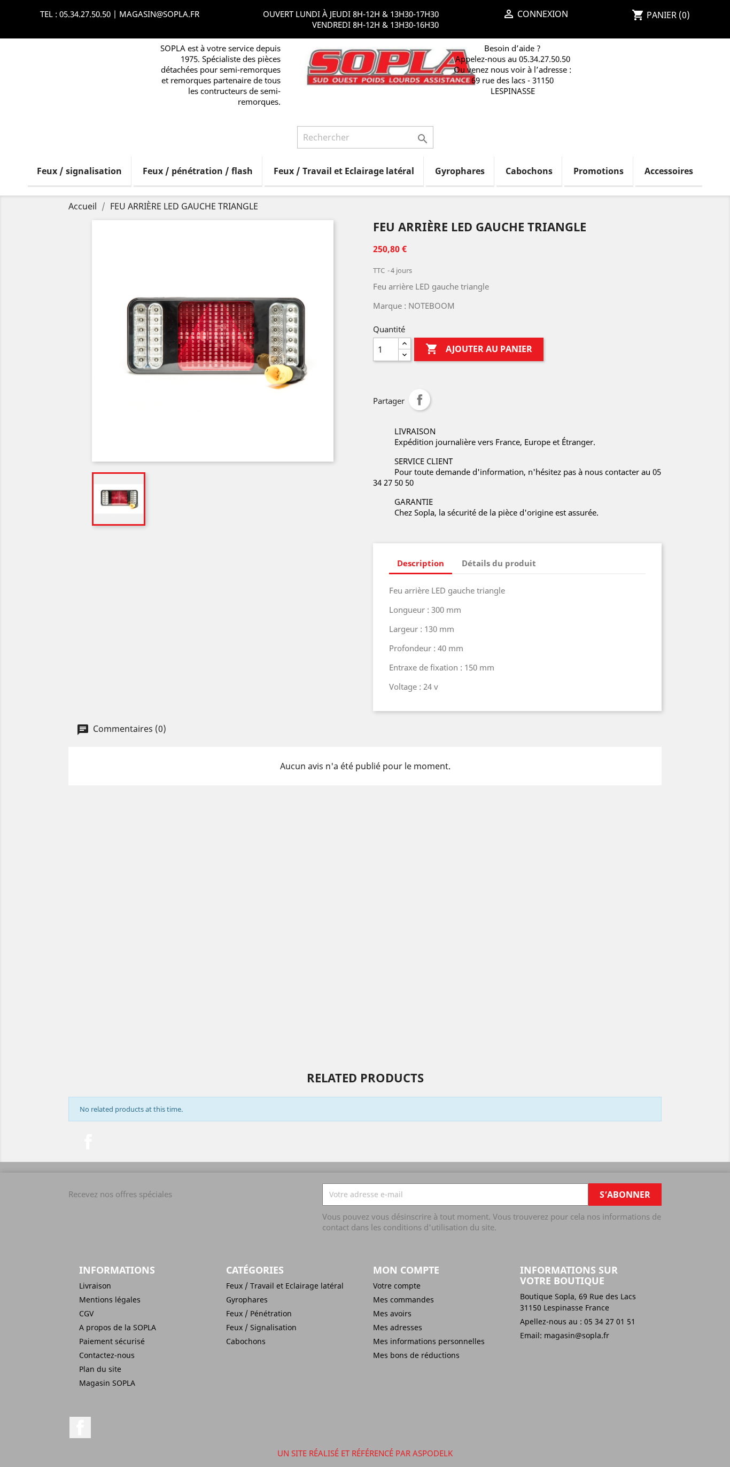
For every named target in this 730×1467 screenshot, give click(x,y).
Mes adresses (397, 1327)
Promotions (598, 171)
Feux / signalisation (79, 171)
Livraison (95, 1286)
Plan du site (100, 1369)
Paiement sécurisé (112, 1341)
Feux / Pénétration (259, 1313)
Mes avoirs (392, 1313)
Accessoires (668, 171)
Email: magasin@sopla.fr (564, 1335)
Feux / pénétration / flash (198, 171)
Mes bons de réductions (416, 1355)
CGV (86, 1313)
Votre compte (397, 1286)
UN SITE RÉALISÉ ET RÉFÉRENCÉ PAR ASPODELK (365, 1453)
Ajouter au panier (478, 348)
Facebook (88, 1141)
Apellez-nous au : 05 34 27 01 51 (577, 1321)
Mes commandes (403, 1299)
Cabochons (529, 171)
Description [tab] (420, 563)
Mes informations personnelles (429, 1341)
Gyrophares (460, 171)
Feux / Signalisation (261, 1327)
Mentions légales (110, 1299)
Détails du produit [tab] (499, 563)
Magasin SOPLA (107, 1383)
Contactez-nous (107, 1355)
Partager (419, 399)
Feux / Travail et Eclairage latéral (344, 171)
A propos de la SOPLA (117, 1327)
